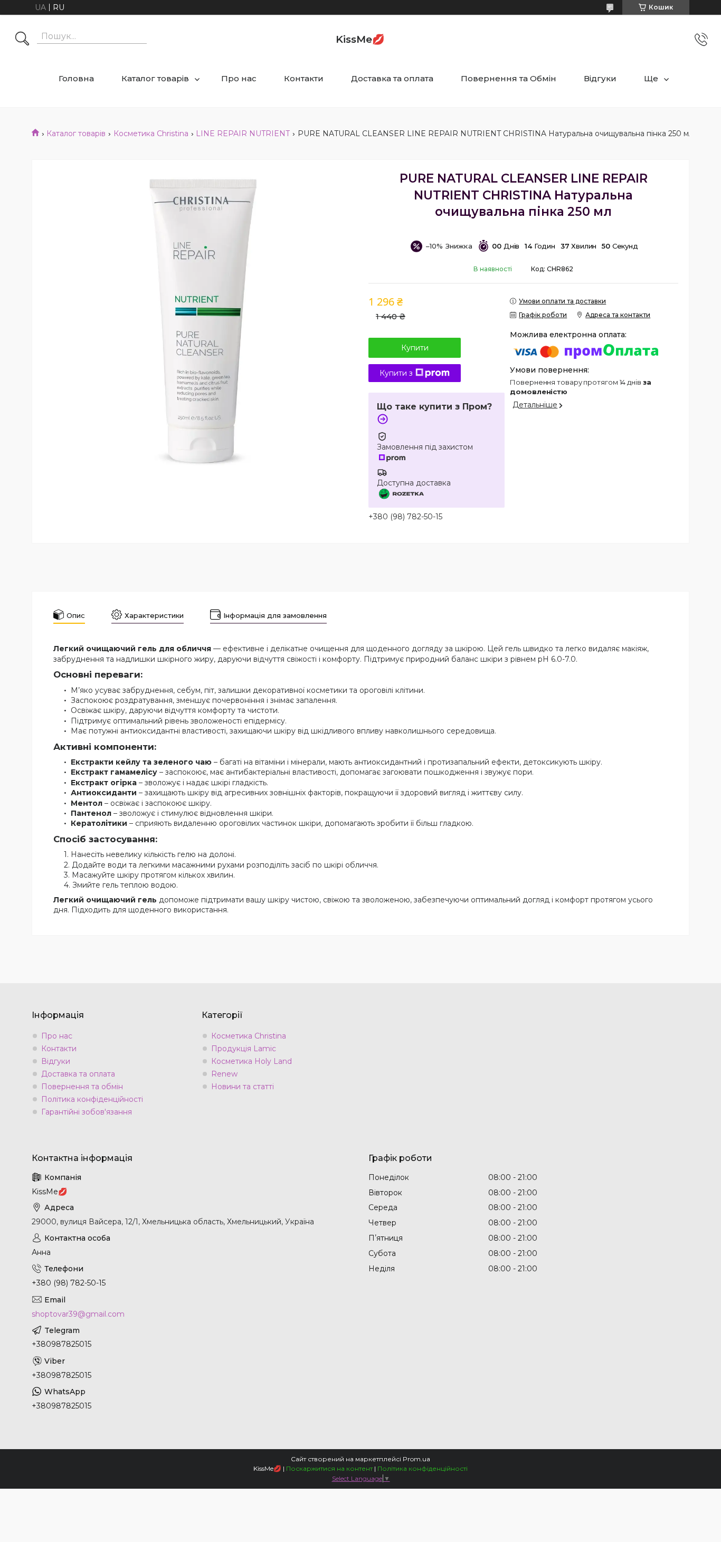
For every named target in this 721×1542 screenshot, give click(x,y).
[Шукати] (22, 40)
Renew (224, 1074)
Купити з (396, 373)
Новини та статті (242, 1086)
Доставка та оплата (392, 78)
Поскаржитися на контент (329, 1468)
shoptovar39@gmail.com (78, 1314)
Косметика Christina (150, 133)
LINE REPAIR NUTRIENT (243, 133)
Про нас (239, 78)
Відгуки (600, 78)
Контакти (304, 78)
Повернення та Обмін (508, 78)
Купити (415, 348)
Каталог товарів (155, 78)
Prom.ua (416, 1459)
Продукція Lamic (243, 1048)
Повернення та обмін (82, 1086)
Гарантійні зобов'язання (86, 1112)
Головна (76, 78)
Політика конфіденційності (92, 1099)
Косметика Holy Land (251, 1061)
